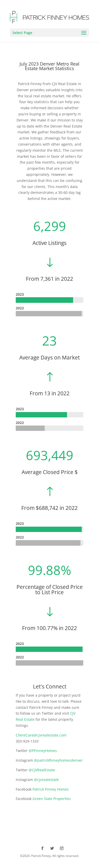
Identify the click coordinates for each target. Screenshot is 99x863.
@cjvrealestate (46, 779)
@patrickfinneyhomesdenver (58, 760)
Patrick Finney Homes (50, 789)
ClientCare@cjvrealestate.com (41, 735)
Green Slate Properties (51, 798)
